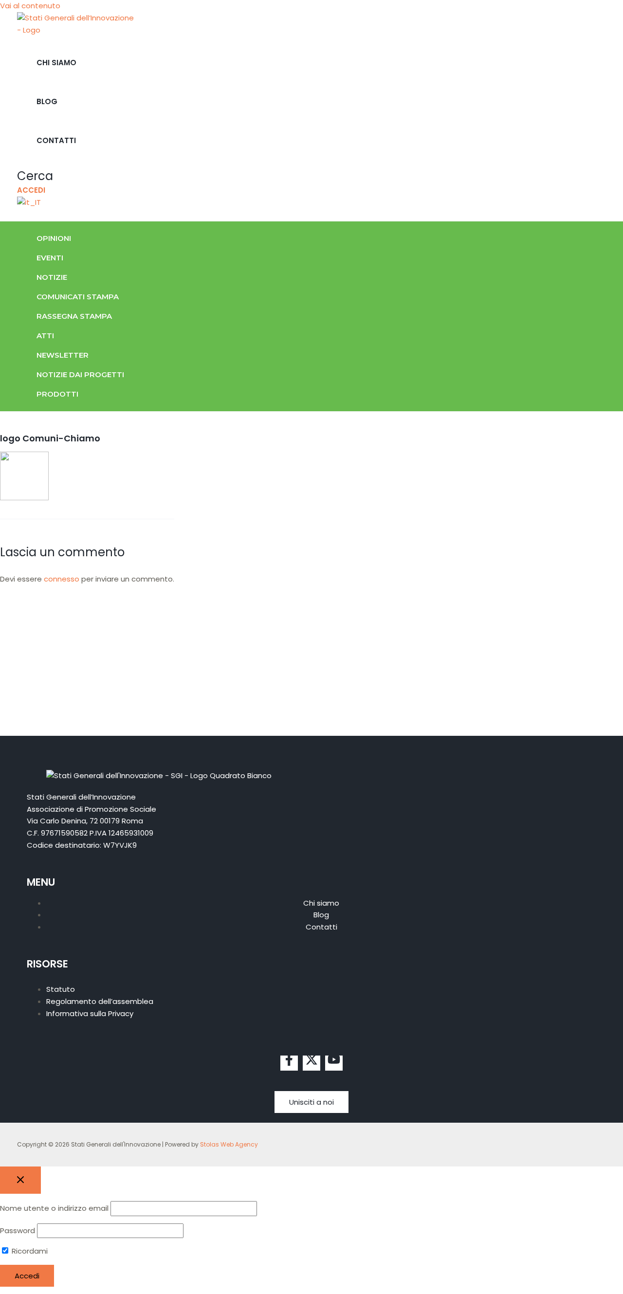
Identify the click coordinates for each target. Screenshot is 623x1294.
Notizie (52, 277)
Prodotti (57, 394)
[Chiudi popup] (20, 1180)
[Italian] (29, 202)
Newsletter (63, 355)
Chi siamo (56, 62)
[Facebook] (289, 1063)
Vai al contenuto (30, 5)
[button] (35, 175)
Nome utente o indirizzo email (54, 1208)
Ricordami (29, 1251)
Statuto (60, 989)
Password (17, 1230)
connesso (61, 579)
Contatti (56, 140)
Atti (45, 335)
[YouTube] (334, 1063)
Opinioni (54, 238)
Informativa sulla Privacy (89, 1013)
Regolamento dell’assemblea (99, 1001)
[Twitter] (311, 1063)
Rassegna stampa (74, 316)
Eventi (50, 257)
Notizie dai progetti (80, 374)
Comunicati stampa (78, 296)
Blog (47, 101)
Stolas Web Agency (229, 1144)
